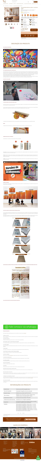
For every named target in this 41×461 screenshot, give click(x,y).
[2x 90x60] (30, 16)
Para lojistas (14, 446)
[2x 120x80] (33, 16)
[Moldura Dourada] (33, 25)
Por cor (14, 3)
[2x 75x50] (28, 16)
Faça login (16, 0)
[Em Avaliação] (24, 454)
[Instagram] (29, 442)
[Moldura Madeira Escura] (25, 25)
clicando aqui (11, 355)
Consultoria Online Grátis (27, 3)
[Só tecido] (25, 27)
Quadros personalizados (20, 3)
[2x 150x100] (36, 16)
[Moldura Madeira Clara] (33, 22)
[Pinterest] (34, 442)
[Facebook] (32, 442)
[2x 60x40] (25, 16)
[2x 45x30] (22, 16)
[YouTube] (31, 442)
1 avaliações (25, 12)
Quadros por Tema (5, 3)
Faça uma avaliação (27, 12)
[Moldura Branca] (25, 22)
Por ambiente (11, 3)
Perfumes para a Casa (35, 3)
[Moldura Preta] (33, 20)
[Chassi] (25, 20)
